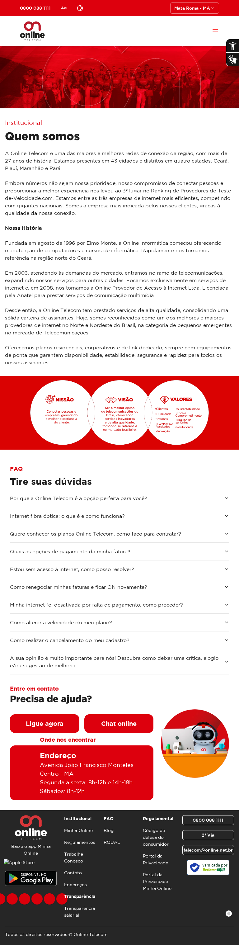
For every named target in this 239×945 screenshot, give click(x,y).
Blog (109, 830)
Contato (73, 872)
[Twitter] (24, 899)
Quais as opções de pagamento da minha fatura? (70, 551)
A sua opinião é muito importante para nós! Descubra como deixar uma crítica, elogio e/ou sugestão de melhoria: (114, 661)
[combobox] (194, 8)
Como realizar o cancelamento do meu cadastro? (69, 640)
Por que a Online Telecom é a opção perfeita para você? (78, 498)
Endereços (75, 884)
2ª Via (208, 835)
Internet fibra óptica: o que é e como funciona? (67, 516)
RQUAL (112, 842)
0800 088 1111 (208, 820)
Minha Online (78, 830)
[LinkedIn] (62, 899)
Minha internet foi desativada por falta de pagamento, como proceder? (96, 604)
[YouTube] (37, 899)
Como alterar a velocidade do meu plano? (61, 622)
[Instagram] (12, 899)
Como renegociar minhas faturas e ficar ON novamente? (78, 587)
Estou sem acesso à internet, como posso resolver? (72, 569)
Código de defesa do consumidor (156, 837)
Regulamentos (79, 842)
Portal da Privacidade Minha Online (157, 881)
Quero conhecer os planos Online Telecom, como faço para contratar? (95, 533)
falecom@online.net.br (208, 850)
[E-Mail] (49, 899)
